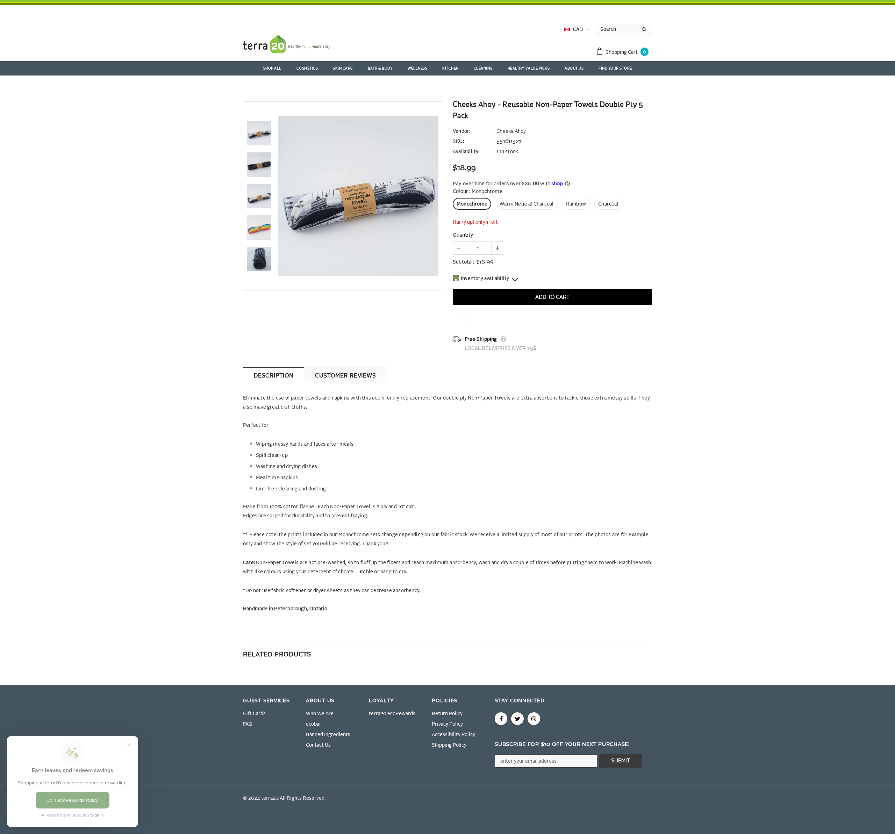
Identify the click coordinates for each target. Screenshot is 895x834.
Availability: (466, 151)
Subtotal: (463, 262)
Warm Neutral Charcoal (526, 204)
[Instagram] (534, 718)
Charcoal (608, 204)
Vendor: (461, 131)
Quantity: (463, 235)
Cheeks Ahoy (511, 131)
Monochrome (472, 204)
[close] (649, 11)
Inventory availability (485, 278)
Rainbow (576, 204)
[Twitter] (517, 718)
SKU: (458, 141)
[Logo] (286, 45)
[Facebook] (501, 718)
